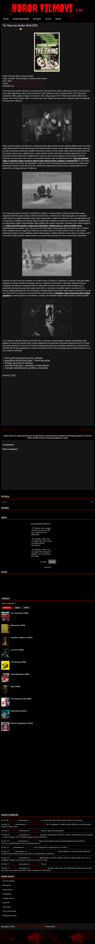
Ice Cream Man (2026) (19, 613)
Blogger (58, 926)
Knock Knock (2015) (19, 711)
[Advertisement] (46, 406)
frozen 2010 (35, 864)
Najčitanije (7, 608)
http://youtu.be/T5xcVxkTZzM (21, 83)
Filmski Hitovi (7, 889)
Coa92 (12, 824)
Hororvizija (7, 907)
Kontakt (58, 19)
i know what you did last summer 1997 (42, 851)
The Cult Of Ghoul (9, 911)
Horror (24, 29)
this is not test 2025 (38, 868)
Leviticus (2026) (17, 650)
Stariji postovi (86, 429)
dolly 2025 (34, 835)
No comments (34, 29)
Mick (11, 847)
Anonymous (13, 820)
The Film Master (9, 881)
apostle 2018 (35, 820)
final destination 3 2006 (36, 824)
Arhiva (26, 608)
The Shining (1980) (18, 662)
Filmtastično (7, 894)
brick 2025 (34, 858)
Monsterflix (7, 885)
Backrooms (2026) (18, 625)
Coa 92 (12, 851)
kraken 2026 (35, 831)
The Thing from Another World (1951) (20, 25)
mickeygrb (13, 841)
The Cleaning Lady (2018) (21, 699)
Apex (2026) (15, 686)
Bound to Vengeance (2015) (22, 723)
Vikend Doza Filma (9, 915)
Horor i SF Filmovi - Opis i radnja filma (30, 926)
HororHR (6, 902)
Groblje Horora (8, 898)
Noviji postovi (8, 429)
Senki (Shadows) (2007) (20, 674)
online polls (47, 567)
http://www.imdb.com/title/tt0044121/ (28, 81)
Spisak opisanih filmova (21, 19)
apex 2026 (33, 841)
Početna (6, 19)
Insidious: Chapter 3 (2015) (21, 637)
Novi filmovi (37, 19)
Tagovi (17, 608)
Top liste (48, 19)
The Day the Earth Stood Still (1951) (29, 86)
